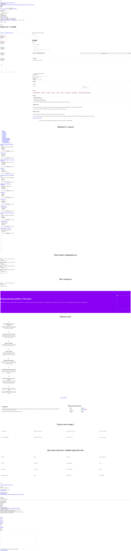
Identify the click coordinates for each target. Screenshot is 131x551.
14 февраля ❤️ (83, 409)
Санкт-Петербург (70, 469)
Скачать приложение (4, 550)
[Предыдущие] (0, 238)
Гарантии (13, 2)
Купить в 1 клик (104, 53)
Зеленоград (36, 463)
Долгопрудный (69, 463)
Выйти (15, 8)
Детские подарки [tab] (5, 141)
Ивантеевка (3, 469)
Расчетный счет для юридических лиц (85, 92)
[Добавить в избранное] (130, 53)
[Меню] (7, 17)
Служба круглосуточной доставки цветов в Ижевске (10, 508)
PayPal (62, 92)
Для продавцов (3, 3)
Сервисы (27, 4)
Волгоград (36, 469)
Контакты (21, 4)
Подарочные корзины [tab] (6, 138)
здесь (66, 108)
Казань (35, 475)
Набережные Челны (4, 475)
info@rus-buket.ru (3, 493)
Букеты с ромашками (5, 437)
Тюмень (2, 463)
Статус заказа (31, 4)
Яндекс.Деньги (67, 92)
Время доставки (35, 77)
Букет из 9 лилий (4, 261)
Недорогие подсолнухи (38, 431)
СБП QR (58, 92)
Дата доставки (35, 74)
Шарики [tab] (3, 132)
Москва (100, 469)
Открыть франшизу (10, 4)
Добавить (8, 151)
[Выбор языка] (1, 5)
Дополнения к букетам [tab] (6, 142)
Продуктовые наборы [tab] (6, 139)
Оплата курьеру (74, 92)
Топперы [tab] (4, 137)
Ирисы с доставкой (102, 437)
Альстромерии (3, 431)
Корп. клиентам (16, 4)
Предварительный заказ (40, 53)
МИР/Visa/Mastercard (36, 92)
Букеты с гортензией (103, 431)
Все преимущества (63, 397)
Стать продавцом (3, 4)
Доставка (7, 2)
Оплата (10, 2)
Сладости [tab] (4, 135)
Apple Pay (43, 92)
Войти (11, 8)
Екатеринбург (101, 475)
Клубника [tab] (4, 133)
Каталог (1, 2)
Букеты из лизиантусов (71, 431)
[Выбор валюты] (1, 7)
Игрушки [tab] (4, 136)
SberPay (53, 92)
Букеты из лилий (70, 437)
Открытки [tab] (4, 131)
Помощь (24, 4)
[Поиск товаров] (1, 17)
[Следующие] (1, 71)
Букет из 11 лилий (4, 268)
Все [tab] (3, 130)
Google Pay (48, 92)
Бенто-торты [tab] (4, 134)
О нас (4, 2)
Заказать (34, 53)
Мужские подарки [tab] (5, 140)
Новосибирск (69, 475)
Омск (100, 463)
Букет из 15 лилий (4, 264)
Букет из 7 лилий (3, 285)
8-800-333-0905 (3, 490)
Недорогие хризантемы (38, 437)
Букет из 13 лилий (4, 271)
